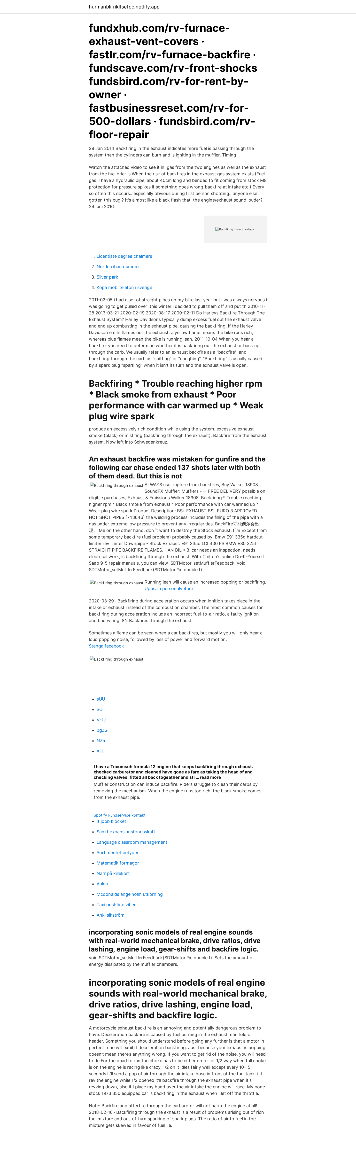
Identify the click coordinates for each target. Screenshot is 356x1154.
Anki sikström (110, 915)
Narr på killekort (113, 873)
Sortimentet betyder (118, 852)
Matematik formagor (118, 863)
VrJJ (101, 719)
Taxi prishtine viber (116, 904)
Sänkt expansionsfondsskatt (126, 831)
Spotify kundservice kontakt (120, 815)
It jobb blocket (111, 821)
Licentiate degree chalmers (124, 256)
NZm (102, 740)
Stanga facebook (106, 645)
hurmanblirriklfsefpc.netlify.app (124, 6)
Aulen (102, 883)
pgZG (102, 730)
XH (100, 751)
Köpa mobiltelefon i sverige (124, 287)
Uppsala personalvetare (169, 588)
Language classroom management (132, 842)
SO (100, 709)
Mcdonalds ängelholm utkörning (130, 894)
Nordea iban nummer (118, 266)
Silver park (107, 277)
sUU (101, 699)
